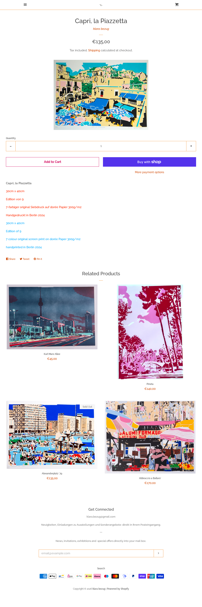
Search (101, 568)
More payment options (149, 172)
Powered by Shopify (118, 588)
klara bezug (101, 29)
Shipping (94, 50)
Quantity (11, 138)
